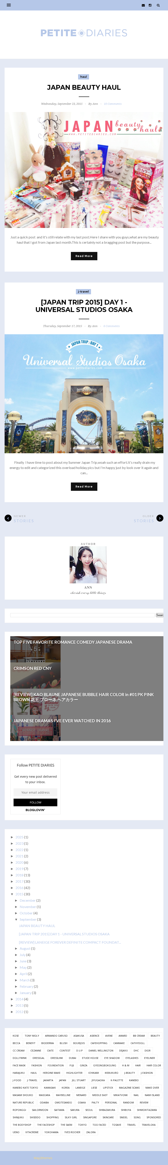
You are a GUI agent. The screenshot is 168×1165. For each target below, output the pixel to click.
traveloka (149, 1124)
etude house (90, 1058)
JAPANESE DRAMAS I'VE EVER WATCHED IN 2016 (62, 720)
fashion (37, 1065)
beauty (155, 1035)
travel (131, 1124)
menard (81, 1095)
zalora (91, 1132)
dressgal (39, 1058)
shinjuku (18, 1117)
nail (136, 1095)
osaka (82, 1102)
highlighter (74, 1072)
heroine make (51, 1072)
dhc (136, 1050)
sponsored (154, 1117)
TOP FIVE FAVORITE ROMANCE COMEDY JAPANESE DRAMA (73, 642)
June (23, 961)
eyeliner (149, 1058)
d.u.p (79, 1050)
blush (63, 1043)
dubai (72, 1058)
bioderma (47, 1043)
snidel (124, 1117)
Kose (16, 1035)
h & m (125, 1065)
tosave (116, 1124)
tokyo (82, 1124)
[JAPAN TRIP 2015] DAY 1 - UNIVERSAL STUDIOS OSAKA (84, 306)
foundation (56, 1065)
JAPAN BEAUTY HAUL (84, 87)
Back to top (148, 1158)
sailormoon (40, 1110)
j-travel (83, 291)
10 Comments (113, 103)
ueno (16, 1132)
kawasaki (50, 1087)
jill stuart (79, 1080)
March (25, 980)
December (28, 900)
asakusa (79, 1035)
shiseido (35, 1117)
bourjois (79, 1043)
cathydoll (138, 1043)
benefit (30, 1043)
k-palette (117, 1080)
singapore (90, 1117)
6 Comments (111, 326)
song (137, 1117)
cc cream (18, 1050)
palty (95, 1102)
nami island (152, 1095)
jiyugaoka (98, 1080)
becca (16, 1043)
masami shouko (23, 1095)
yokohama (51, 1132)
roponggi (19, 1110)
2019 (19, 869)
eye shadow (112, 1058)
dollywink (20, 1058)
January (25, 993)
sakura (74, 1110)
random (128, 1102)
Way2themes (43, 1158)
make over (152, 1087)
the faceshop (46, 1124)
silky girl (71, 1117)
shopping (52, 1117)
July (23, 955)
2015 (19, 894)
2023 (19, 843)
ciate (50, 1050)
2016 (19, 888)
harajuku (19, 1072)
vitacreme (31, 1132)
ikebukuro (111, 1072)
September (28, 919)
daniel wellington (101, 1050)
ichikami (93, 1072)
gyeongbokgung (104, 1065)
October (26, 913)
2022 (19, 850)
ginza (83, 1065)
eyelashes (132, 1058)
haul (83, 76)
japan (62, 1080)
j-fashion (147, 1072)
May (23, 967)
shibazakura (107, 1110)
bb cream (139, 1035)
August (25, 948)
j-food (17, 1080)
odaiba (44, 1102)
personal (111, 1102)
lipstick (108, 1087)
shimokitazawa (147, 1110)
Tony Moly (32, 1035)
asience (94, 1035)
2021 (19, 856)
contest (65, 1050)
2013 (19, 1005)
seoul (89, 1110)
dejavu (123, 1050)
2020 (19, 862)
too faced (99, 1124)
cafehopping (99, 1043)
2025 (19, 837)
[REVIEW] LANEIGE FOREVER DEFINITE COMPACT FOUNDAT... (70, 942)
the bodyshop (22, 1124)
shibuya (126, 1110)
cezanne (35, 1050)
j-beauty (129, 1072)
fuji (72, 1065)
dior (147, 1050)
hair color (154, 1065)
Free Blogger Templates (73, 1158)
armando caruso (56, 1035)
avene (109, 1035)
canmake (119, 1043)
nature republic (23, 1102)
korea (66, 1087)
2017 (19, 881)
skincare (108, 1117)
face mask (19, 1065)
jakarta (48, 1080)
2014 (19, 999)
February (26, 986)
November (28, 907)
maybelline (63, 1095)
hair (138, 1065)
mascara (44, 1095)
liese (94, 1087)
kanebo (134, 1080)
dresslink (57, 1058)
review (144, 1102)
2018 (19, 875)
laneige (80, 1087)
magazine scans (129, 1087)
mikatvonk (121, 1095)
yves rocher (72, 1132)
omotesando (63, 1102)
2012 (19, 1012)
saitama (59, 1110)
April (23, 974)
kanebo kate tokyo (25, 1087)
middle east (100, 1095)
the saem (66, 1124)
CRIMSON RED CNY (32, 668)
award (123, 1035)
